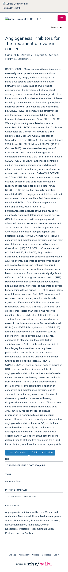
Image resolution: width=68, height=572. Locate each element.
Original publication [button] (42, 452)
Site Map (12, 555)
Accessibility (24, 555)
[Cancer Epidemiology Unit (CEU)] (23, 18)
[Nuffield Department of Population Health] (20, 6)
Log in (56, 555)
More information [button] (16, 452)
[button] (62, 18)
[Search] (61, 27)
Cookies (35, 555)
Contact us (46, 555)
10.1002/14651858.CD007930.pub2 (25, 465)
